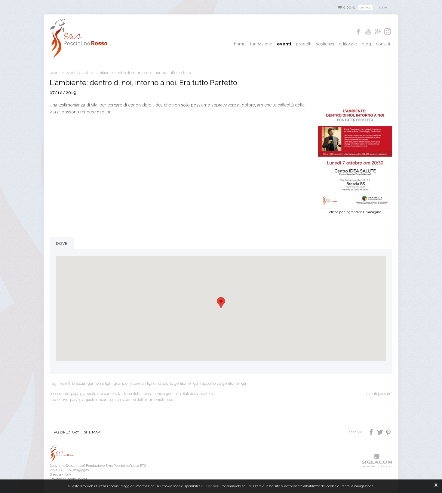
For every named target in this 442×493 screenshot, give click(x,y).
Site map (92, 432)
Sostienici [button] (325, 44)
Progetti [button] (303, 44)
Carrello (365, 7)
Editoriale (348, 44)
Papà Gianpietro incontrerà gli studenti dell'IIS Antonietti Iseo (121, 399)
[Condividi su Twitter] (380, 431)
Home (239, 44)
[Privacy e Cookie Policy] (68, 479)
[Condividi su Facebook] (371, 431)
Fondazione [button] (261, 44)
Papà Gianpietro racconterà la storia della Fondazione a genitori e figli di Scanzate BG (143, 393)
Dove (61, 243)
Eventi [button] (284, 44)
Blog (366, 44)
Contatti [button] (383, 44)
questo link (210, 486)
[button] (221, 302)
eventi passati (77, 72)
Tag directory (65, 432)
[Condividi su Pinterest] (388, 431)
